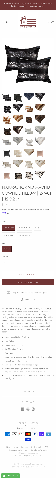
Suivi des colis (36, 447)
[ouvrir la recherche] (7, 22)
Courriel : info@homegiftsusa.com (28, 455)
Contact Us (11, 475)
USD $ (33, 428)
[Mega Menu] (3, 22)
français (20, 428)
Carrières (24, 447)
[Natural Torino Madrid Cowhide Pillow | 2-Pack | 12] (7, 98)
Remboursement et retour (18, 450)
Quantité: (5, 256)
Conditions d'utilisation (39, 450)
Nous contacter (12, 447)
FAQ (46, 447)
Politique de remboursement (28, 453)
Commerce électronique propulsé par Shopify (28, 466)
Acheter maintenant (28, 282)
